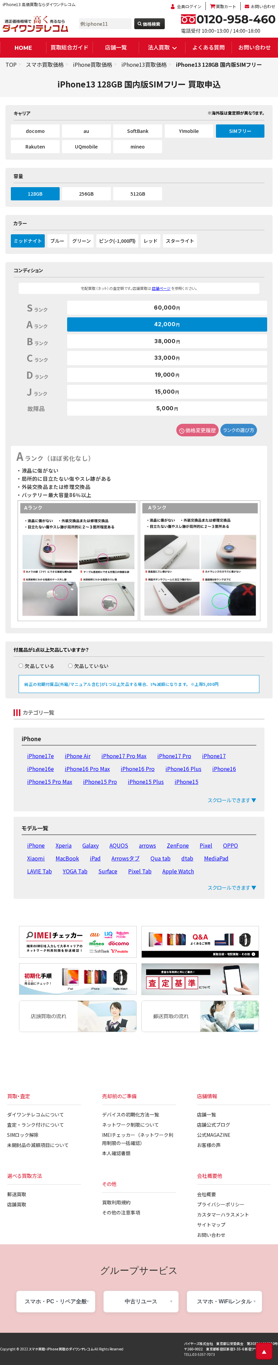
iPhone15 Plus (146, 781)
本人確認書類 (116, 1153)
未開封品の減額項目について (38, 1145)
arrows (147, 845)
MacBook (67, 858)
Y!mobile (189, 130)
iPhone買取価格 (92, 64)
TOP (11, 64)
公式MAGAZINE (214, 1134)
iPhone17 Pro (174, 756)
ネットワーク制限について (130, 1124)
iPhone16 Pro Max (87, 769)
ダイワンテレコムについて (35, 1114)
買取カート (226, 6)
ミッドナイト (28, 240)
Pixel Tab (140, 871)
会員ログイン (189, 6)
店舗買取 (16, 1204)
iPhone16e (40, 769)
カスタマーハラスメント (223, 1214)
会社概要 (206, 1194)
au (86, 130)
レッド (150, 240)
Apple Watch (178, 871)
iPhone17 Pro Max (123, 756)
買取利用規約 (116, 1202)
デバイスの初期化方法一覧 (130, 1114)
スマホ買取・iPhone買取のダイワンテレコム (61, 1348)
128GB (35, 193)
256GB (86, 193)
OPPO (230, 845)
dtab (187, 858)
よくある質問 (208, 47)
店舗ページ (161, 288)
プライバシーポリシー (220, 1204)
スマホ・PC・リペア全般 (56, 1301)
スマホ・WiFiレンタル (224, 1301)
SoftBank (137, 130)
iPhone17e (40, 756)
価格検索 (151, 24)
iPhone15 (186, 781)
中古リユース (141, 1301)
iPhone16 (224, 769)
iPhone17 (214, 756)
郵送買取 (16, 1194)
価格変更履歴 (200, 430)
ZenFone (178, 845)
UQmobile (86, 146)
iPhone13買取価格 (144, 64)
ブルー (57, 240)
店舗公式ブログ (213, 1124)
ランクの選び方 (238, 430)
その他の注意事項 (121, 1212)
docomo (35, 130)
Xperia (64, 845)
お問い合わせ (263, 6)
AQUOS (119, 845)
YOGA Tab (75, 871)
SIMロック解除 (23, 1134)
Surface (107, 871)
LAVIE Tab (39, 871)
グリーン (81, 240)
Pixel (206, 845)
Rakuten (35, 146)
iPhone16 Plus (183, 769)
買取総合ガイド (69, 47)
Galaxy (90, 845)
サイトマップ (211, 1224)
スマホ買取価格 (45, 64)
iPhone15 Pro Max (49, 781)
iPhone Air (78, 756)
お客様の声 (209, 1145)
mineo (138, 146)
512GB (138, 193)
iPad (95, 858)
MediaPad (216, 858)
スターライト (180, 240)
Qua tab (161, 858)
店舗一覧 (116, 47)
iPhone (36, 845)
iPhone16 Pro (138, 769)
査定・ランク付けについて (35, 1124)
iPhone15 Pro (100, 781)
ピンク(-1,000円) (117, 240)
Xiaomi (36, 858)
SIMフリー (240, 130)
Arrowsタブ (126, 858)
